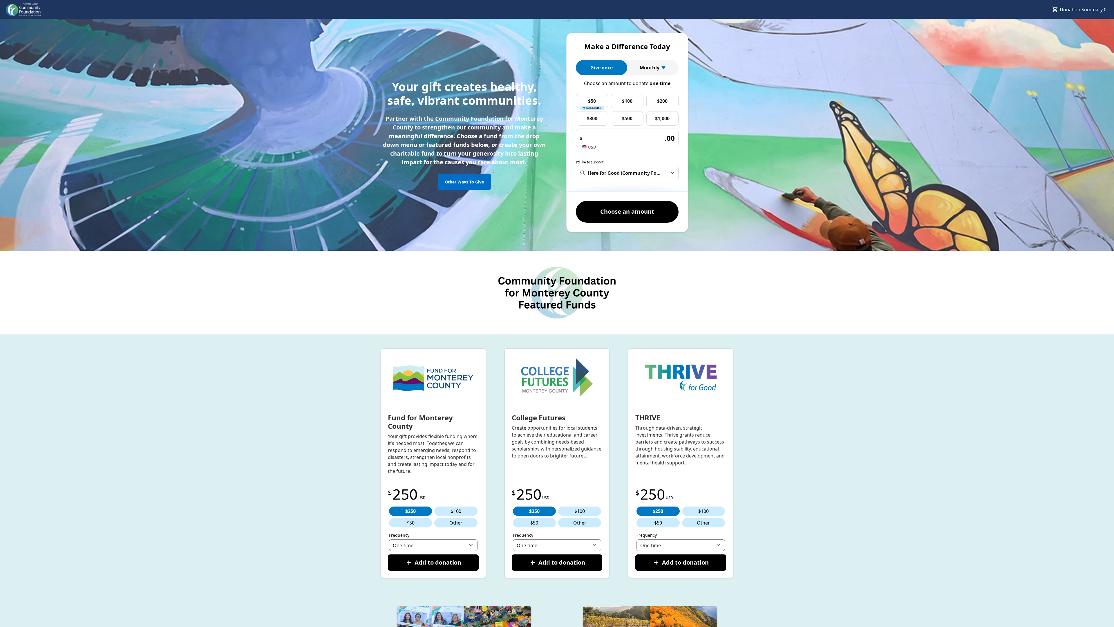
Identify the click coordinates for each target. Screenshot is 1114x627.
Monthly (649, 67)
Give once (601, 67)
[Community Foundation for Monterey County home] (23, 10)
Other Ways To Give (464, 182)
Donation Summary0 (1083, 9)
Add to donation (438, 562)
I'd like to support (589, 162)
